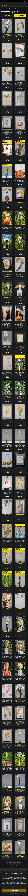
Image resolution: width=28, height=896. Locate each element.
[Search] (22, 4)
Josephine (20, 34)
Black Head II (20, 226)
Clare (7, 721)
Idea (20, 444)
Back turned (7, 419)
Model (7, 789)
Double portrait (20, 514)
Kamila (7, 514)
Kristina (20, 346)
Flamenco (7, 155)
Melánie (20, 82)
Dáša (7, 82)
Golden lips (7, 346)
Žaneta (7, 106)
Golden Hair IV (20, 631)
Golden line (7, 586)
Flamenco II (20, 539)
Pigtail (20, 419)
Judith (7, 131)
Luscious (20, 563)
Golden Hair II (20, 655)
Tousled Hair (20, 677)
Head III (7, 608)
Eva (7, 226)
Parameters (21, 15)
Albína (20, 131)
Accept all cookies (14, 890)
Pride (7, 249)
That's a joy (7, 444)
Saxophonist (20, 721)
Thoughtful (20, 467)
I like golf (20, 744)
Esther (20, 106)
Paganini (20, 155)
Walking (7, 491)
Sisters (20, 608)
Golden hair (20, 811)
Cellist (7, 833)
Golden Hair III (7, 811)
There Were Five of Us (7, 699)
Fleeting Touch (7, 631)
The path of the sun (20, 789)
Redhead (7, 677)
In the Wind (20, 202)
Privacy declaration (14, 887)
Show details (14, 893)
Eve (20, 297)
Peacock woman (20, 586)
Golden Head (7, 539)
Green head (7, 396)
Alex (7, 273)
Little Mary (20, 273)
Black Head (7, 297)
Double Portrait (7, 322)
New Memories (20, 249)
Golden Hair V (7, 655)
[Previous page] (11, 865)
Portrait (20, 179)
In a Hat (7, 58)
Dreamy (20, 699)
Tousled (20, 322)
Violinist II (7, 855)
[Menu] (25, 4)
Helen (20, 58)
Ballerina (7, 370)
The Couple (7, 34)
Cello (7, 202)
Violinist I (20, 833)
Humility (7, 467)
